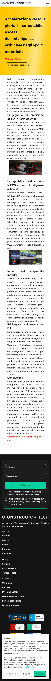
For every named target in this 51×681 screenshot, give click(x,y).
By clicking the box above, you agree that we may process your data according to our (27, 502)
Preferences (11, 674)
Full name (10, 467)
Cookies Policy (30, 667)
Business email (13, 476)
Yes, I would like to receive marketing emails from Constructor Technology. (25, 493)
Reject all (26, 674)
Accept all (40, 674)
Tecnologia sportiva (17, 64)
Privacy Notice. (15, 504)
